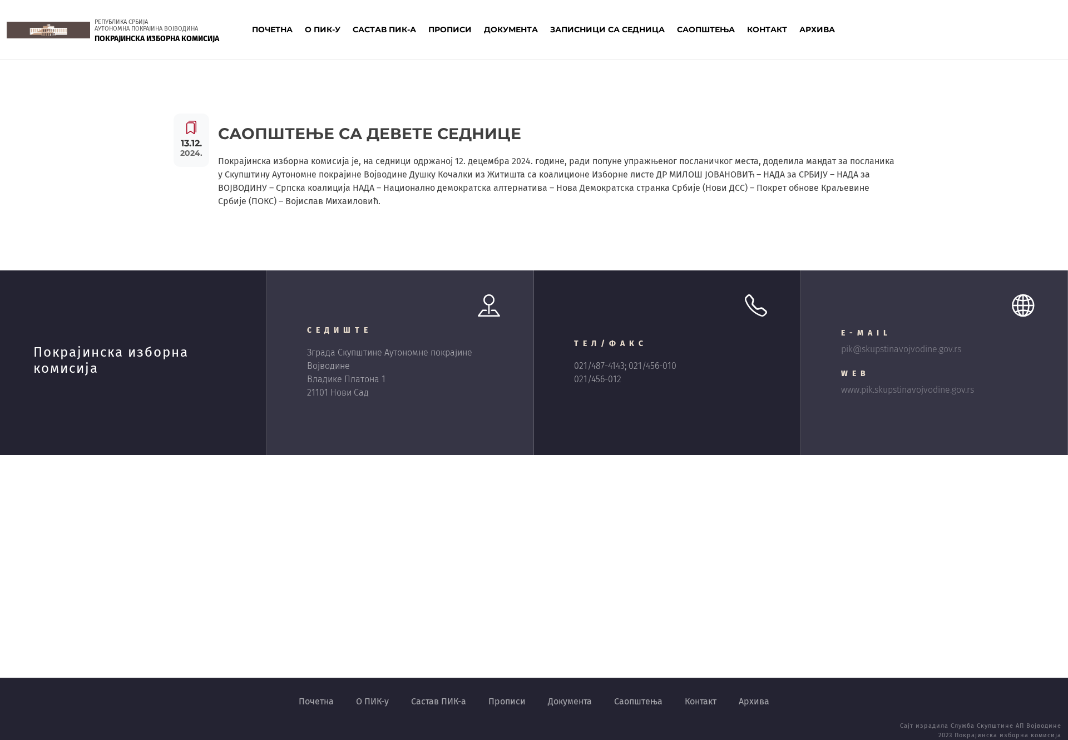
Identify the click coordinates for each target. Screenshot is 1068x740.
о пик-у (322, 29)
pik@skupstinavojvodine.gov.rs (901, 349)
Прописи (507, 701)
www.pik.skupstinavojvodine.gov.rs (907, 389)
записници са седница (607, 29)
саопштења (706, 29)
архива (817, 29)
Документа (570, 701)
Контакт (700, 701)
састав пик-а (384, 29)
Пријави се (1025, 29)
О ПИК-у (372, 701)
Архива (754, 701)
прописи (450, 29)
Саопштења (638, 701)
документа (511, 29)
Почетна (272, 29)
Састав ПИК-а (438, 701)
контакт (767, 29)
